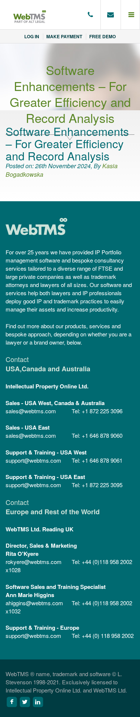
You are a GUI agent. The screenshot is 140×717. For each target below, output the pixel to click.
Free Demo (102, 36)
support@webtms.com (33, 460)
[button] (130, 15)
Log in (31, 36)
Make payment (64, 36)
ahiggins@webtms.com (34, 603)
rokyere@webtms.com (34, 562)
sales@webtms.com (31, 411)
